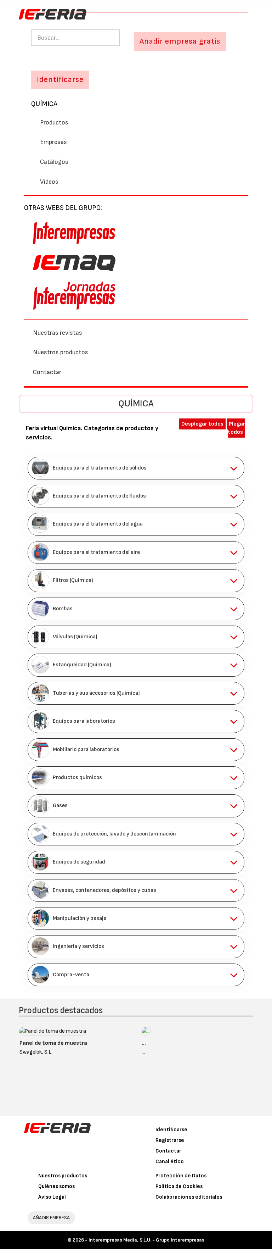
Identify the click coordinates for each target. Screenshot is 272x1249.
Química (44, 104)
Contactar (47, 372)
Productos (54, 122)
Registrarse (169, 1140)
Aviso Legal (52, 1197)
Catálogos (54, 162)
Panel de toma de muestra (53, 1043)
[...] (146, 1032)
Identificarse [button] (60, 79)
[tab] (136, 468)
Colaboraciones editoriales (188, 1197)
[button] (136, 468)
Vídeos (49, 181)
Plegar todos (236, 428)
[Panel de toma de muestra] (52, 1032)
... (144, 1043)
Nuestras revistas (57, 333)
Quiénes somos (56, 1186)
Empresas (53, 142)
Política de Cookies (179, 1186)
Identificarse (171, 1129)
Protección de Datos (180, 1175)
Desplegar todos (202, 424)
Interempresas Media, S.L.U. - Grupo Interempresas (146, 1240)
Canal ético (169, 1161)
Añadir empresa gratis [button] (180, 41)
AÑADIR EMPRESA (51, 1218)
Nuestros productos (60, 352)
